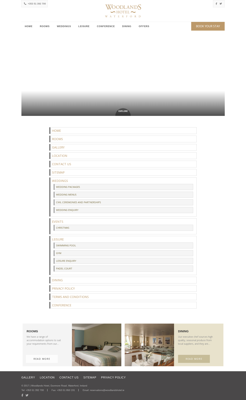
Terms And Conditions (70, 297)
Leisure (84, 26)
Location (59, 156)
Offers (144, 26)
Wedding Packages (68, 186)
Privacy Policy (63, 288)
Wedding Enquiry (67, 210)
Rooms (45, 26)
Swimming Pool (66, 245)
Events (57, 222)
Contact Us (61, 164)
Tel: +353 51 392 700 (32, 390)
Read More (41, 358)
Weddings (64, 26)
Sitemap (58, 172)
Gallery (58, 147)
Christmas (62, 227)
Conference (106, 26)
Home (28, 26)
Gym (58, 253)
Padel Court (64, 268)
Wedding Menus (66, 194)
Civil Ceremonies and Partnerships (78, 202)
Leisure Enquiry (66, 260)
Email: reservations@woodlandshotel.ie (103, 390)
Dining (126, 26)
